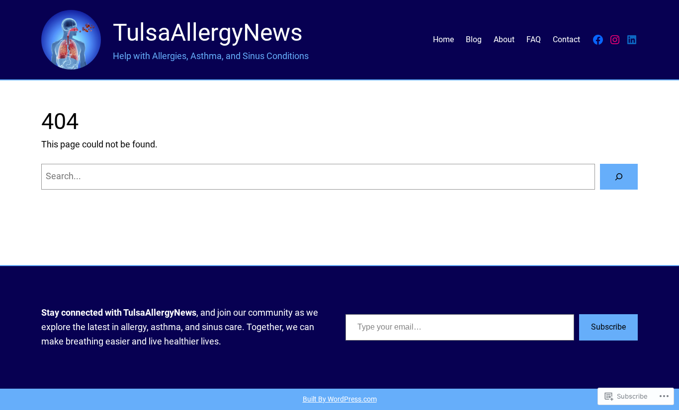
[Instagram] (615, 40)
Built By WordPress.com (340, 399)
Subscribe (608, 327)
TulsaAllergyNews (208, 32)
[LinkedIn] (632, 40)
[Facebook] (598, 40)
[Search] (619, 177)
